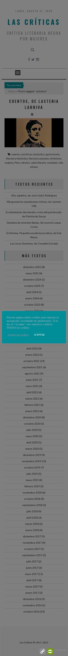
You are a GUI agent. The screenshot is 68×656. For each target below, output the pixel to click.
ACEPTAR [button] (39, 334)
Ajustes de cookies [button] (18, 334)
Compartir (60, 649)
